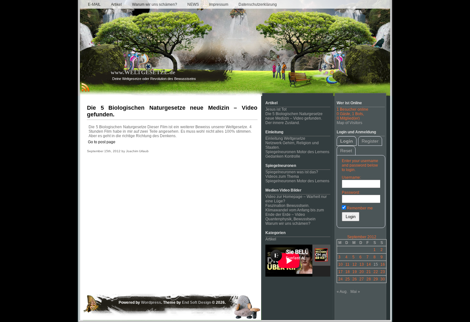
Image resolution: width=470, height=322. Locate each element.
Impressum (218, 4)
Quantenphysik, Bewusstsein (290, 219)
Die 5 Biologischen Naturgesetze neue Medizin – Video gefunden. (294, 116)
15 (375, 264)
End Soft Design (196, 302)
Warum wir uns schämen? (154, 4)
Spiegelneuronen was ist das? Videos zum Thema (291, 174)
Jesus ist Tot (275, 109)
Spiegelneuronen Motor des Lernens (297, 152)
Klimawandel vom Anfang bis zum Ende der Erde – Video (294, 212)
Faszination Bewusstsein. (287, 205)
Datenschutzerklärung (258, 4)
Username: (351, 177)
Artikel (116, 4)
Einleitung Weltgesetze (285, 138)
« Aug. (342, 291)
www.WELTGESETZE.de (143, 72)
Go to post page (101, 142)
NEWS (193, 4)
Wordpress (151, 302)
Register (370, 141)
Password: (351, 192)
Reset (346, 150)
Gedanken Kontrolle (282, 156)
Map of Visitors (349, 123)
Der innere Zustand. (282, 123)
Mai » (355, 291)
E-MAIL (94, 4)
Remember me (359, 208)
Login (346, 141)
